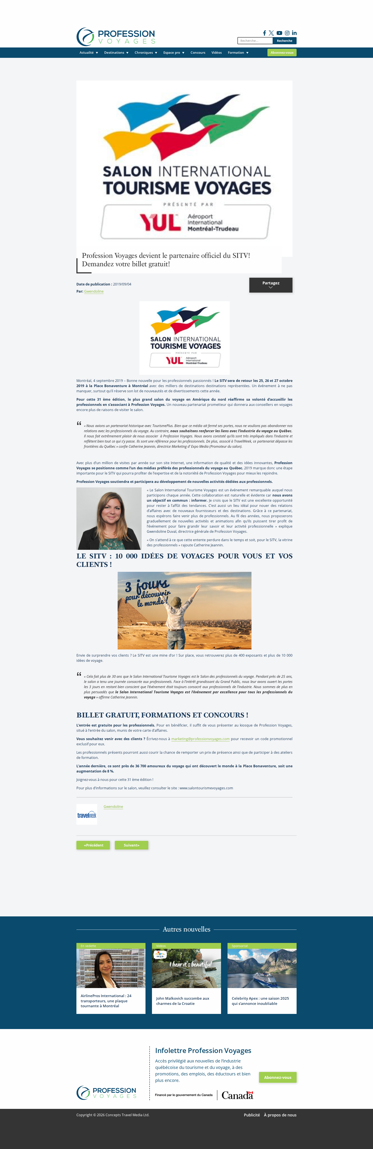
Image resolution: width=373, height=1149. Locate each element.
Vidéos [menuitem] (217, 52)
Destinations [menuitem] (114, 52)
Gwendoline (94, 291)
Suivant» (131, 845)
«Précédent (93, 845)
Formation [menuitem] (236, 52)
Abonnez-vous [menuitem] (282, 52)
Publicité (252, 1114)
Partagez (271, 282)
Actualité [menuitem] (87, 52)
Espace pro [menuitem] (171, 52)
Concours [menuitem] (198, 52)
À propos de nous (280, 1114)
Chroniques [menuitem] (144, 52)
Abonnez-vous (277, 1077)
